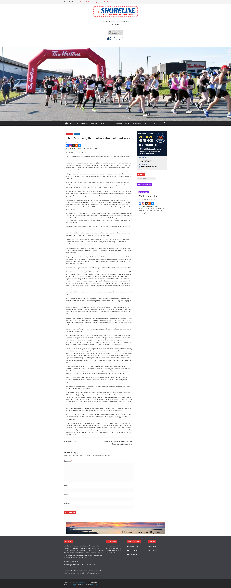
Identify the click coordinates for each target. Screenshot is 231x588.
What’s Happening (148, 196)
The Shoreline (81, 142)
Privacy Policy (152, 550)
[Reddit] (76, 145)
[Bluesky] (79, 145)
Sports (103, 123)
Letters (110, 123)
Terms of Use (152, 547)
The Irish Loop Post (133, 550)
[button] (77, 123)
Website (67, 503)
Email (66, 494)
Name (66, 486)
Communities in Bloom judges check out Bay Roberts (96, 3)
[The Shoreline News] (115, 49)
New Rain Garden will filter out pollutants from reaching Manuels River (118, 442)
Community (94, 123)
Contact (127, 123)
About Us (73, 123)
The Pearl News (132, 554)
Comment (68, 461)
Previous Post (71, 441)
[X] (73, 145)
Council (77, 134)
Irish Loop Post (149, 123)
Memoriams (137, 123)
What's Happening (143, 192)
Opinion (119, 123)
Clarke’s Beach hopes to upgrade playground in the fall (96, 1)
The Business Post (132, 547)
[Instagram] (70, 145)
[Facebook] (67, 145)
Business (84, 123)
